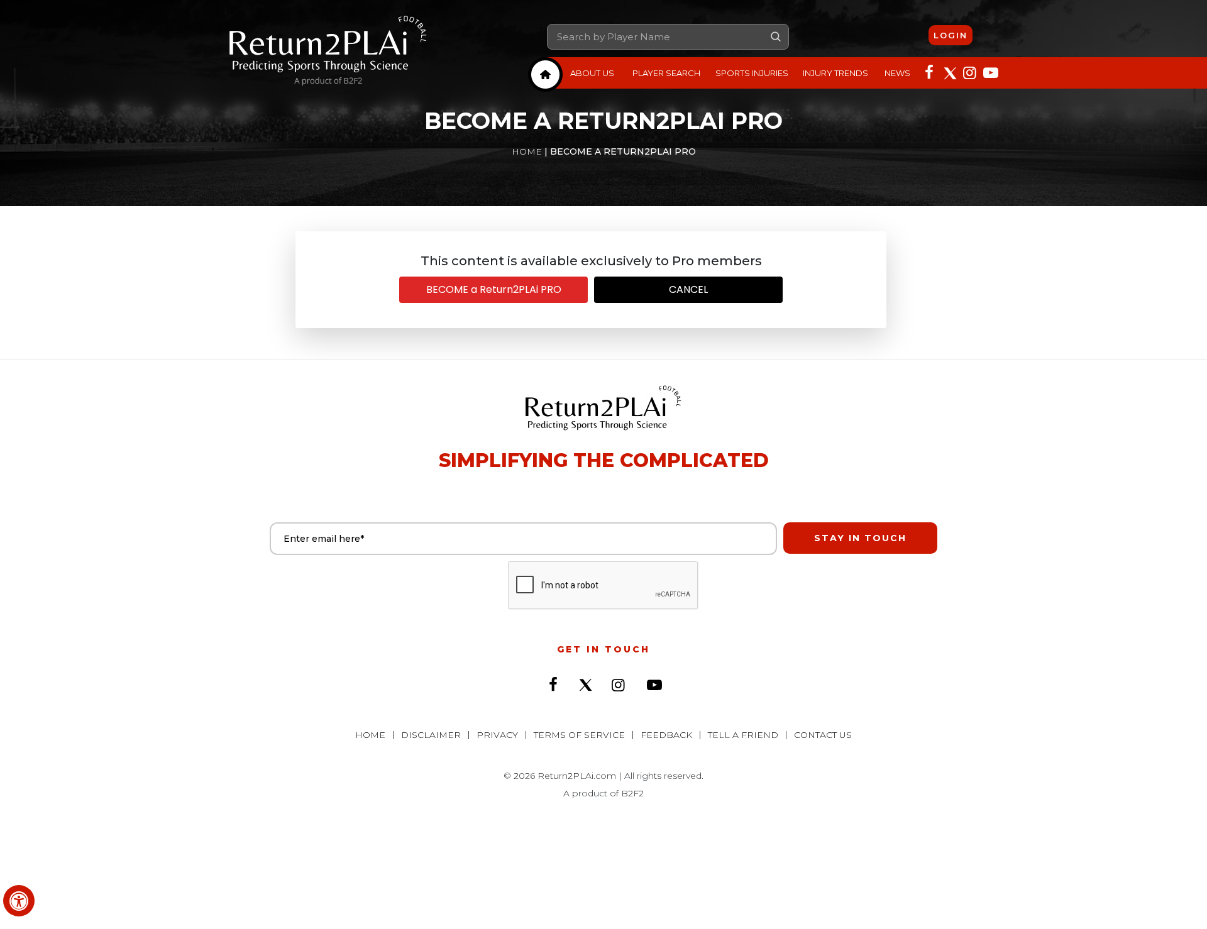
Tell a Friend (743, 734)
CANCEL (688, 289)
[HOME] (545, 74)
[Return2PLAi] (328, 51)
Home (527, 151)
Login (950, 35)
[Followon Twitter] (949, 71)
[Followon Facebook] (929, 71)
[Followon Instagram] (969, 71)
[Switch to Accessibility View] (19, 900)
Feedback (666, 734)
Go (776, 36)
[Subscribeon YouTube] (989, 71)
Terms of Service (579, 734)
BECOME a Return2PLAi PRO (493, 289)
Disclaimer (431, 734)
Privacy (497, 734)
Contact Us (823, 734)
